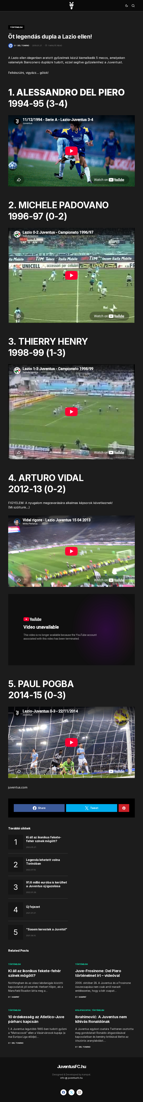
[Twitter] (71, 1092)
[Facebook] (63, 1092)
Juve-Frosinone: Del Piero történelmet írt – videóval (98, 973)
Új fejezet (33, 907)
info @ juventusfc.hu (71, 1077)
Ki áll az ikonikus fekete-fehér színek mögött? (43, 839)
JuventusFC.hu (71, 1066)
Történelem (16, 27)
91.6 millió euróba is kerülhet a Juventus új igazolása (46, 884)
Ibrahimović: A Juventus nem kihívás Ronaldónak (101, 1019)
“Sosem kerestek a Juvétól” (46, 929)
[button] (127, 6)
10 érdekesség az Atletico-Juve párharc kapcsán (36, 1019)
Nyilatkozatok (83, 1010)
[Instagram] (79, 1092)
